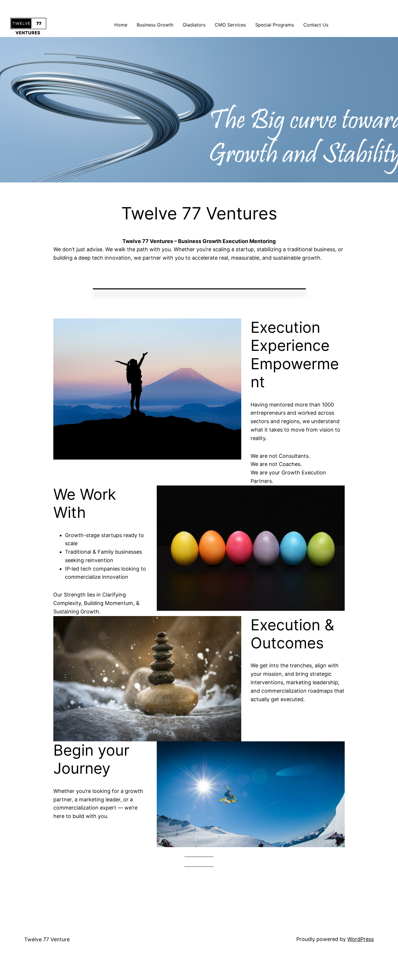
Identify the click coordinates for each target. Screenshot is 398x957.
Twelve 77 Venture (47, 939)
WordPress (360, 939)
